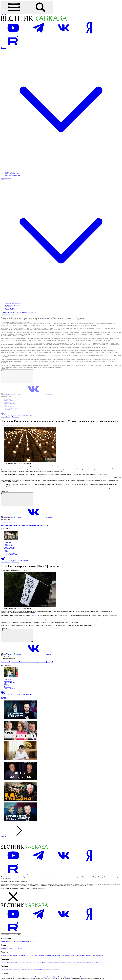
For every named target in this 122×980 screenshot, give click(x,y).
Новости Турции (9, 400)
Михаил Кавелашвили (20, 469)
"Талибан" (34, 615)
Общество (7, 402)
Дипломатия (7, 927)
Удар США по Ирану (10, 954)
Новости (11, 394)
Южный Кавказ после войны (12, 305)
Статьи (9, 178)
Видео (25, 312)
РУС (2, 14)
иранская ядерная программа (12, 939)
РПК (5, 405)
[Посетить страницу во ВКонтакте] (63, 33)
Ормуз (12, 782)
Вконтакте (49, 394)
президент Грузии (9, 548)
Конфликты (7, 930)
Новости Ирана (8, 924)
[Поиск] (40, 7)
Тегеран (6, 941)
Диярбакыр (7, 409)
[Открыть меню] (14, 7)
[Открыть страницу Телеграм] (38, 33)
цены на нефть (8, 945)
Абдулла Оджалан (9, 406)
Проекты (6, 935)
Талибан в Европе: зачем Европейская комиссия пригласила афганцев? (27, 662)
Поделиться (29, 381)
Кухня (34, 312)
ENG (5, 14)
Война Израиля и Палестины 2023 (13, 303)
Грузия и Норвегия (9, 553)
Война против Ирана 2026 (11, 956)
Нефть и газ (7, 306)
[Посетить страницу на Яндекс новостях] (88, 33)
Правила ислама (8, 309)
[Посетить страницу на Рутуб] (13, 46)
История (6, 933)
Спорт (17, 312)
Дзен (4, 394)
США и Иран (8, 953)
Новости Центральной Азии (12, 175)
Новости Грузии (8, 545)
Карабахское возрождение (8, 312)
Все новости (15, 314)
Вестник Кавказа (5, 314)
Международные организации (12, 932)
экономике (30, 861)
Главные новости (9, 172)
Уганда (6, 551)
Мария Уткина (5, 705)
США (5, 684)
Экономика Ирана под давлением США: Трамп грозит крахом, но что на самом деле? (32, 905)
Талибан (6, 685)
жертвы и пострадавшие (11, 947)
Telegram (18, 394)
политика (6, 942)
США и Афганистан (10, 688)
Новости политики (9, 403)
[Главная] (34, 20)
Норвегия (6, 550)
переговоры (7, 944)
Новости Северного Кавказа (12, 173)
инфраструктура (8, 951)
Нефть (6, 929)
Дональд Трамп (12, 750)
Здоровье (29, 312)
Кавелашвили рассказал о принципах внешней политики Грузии (24, 525)
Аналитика (4, 178)
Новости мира (8, 544)
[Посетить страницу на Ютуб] (13, 33)
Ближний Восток (9, 948)
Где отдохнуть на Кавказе (11, 308)
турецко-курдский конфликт (12, 408)
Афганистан (7, 687)
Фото (21, 312)
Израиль (6, 936)
